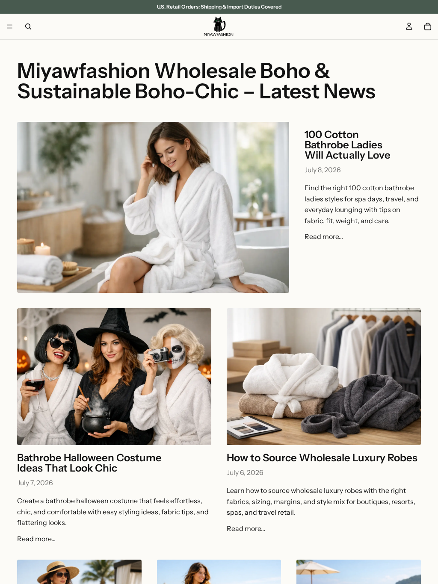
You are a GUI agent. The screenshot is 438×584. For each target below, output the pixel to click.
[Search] (28, 26)
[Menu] (10, 26)
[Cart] (427, 26)
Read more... (324, 236)
